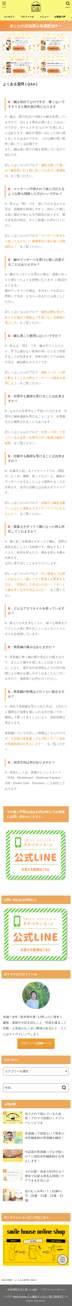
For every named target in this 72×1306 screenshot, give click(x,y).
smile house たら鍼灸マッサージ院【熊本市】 (38, 1296)
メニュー (44, 17)
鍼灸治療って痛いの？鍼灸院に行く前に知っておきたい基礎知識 (35, 170)
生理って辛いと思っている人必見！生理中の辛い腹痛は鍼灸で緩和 (35, 437)
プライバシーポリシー (54, 1289)
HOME (8, 1280)
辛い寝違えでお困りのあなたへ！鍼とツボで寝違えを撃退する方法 (35, 579)
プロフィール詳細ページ (36, 1043)
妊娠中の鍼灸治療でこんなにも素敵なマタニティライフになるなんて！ (35, 508)
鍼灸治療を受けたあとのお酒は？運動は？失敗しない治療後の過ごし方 (35, 317)
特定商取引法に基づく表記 (22, 1289)
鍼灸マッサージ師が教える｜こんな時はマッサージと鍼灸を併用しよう (35, 378)
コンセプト (9, 17)
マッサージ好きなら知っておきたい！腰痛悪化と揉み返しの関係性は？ (35, 241)
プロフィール (27, 17)
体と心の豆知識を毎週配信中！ (36, 26)
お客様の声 (60, 17)
